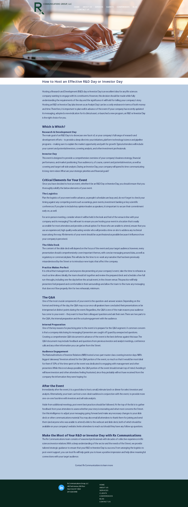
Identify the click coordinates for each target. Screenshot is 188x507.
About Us (87, 7)
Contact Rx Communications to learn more (94, 465)
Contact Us (83, 9)
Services (99, 7)
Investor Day (139, 113)
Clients (110, 7)
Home (77, 7)
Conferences (123, 7)
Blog (135, 7)
